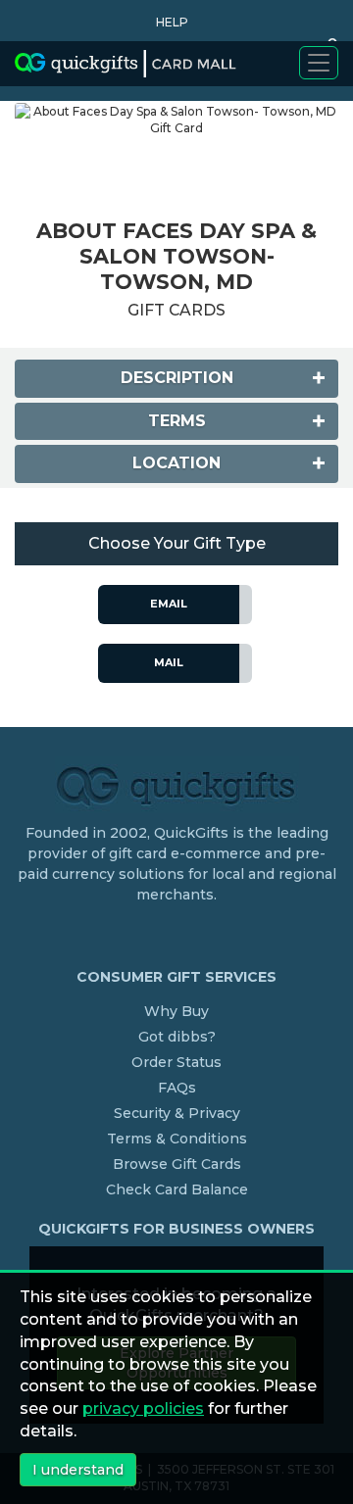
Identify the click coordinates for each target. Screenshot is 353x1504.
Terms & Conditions (177, 1138)
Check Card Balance (177, 1189)
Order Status (176, 1062)
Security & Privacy (177, 1113)
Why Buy (176, 1011)
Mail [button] (168, 662)
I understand (78, 1470)
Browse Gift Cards (177, 1164)
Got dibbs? (177, 1036)
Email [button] (168, 603)
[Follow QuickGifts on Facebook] (179, 935)
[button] (167, 22)
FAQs (177, 1087)
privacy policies (143, 1408)
